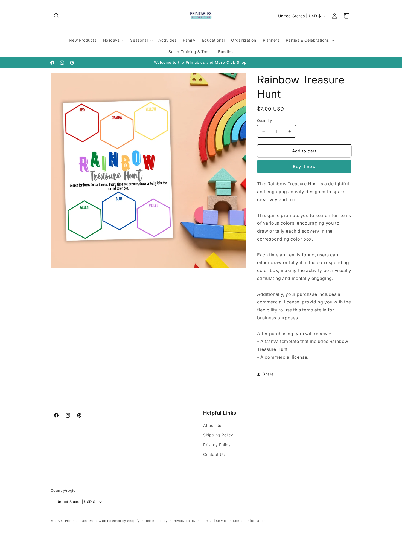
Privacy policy (184, 521)
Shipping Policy (218, 435)
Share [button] (268, 374)
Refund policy (156, 521)
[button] (57, 16)
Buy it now (304, 166)
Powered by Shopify (123, 521)
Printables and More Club (85, 521)
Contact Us (214, 454)
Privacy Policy (217, 444)
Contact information (249, 521)
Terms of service (214, 521)
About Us (212, 425)
